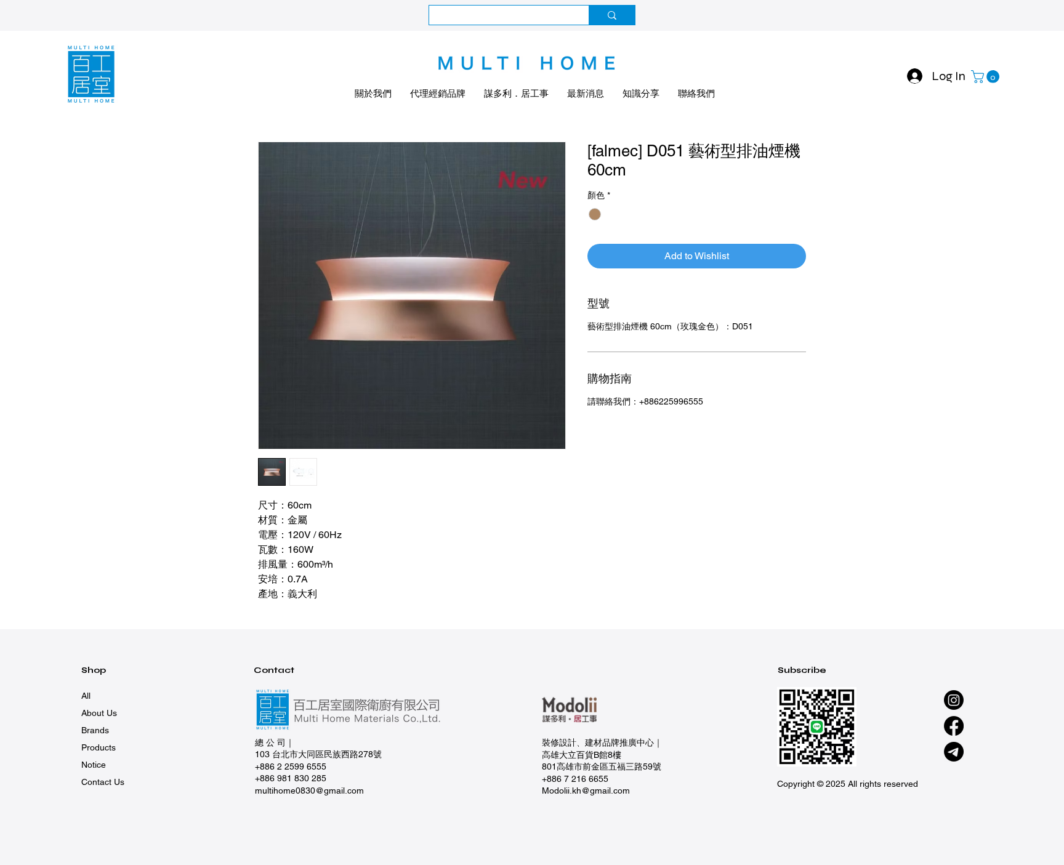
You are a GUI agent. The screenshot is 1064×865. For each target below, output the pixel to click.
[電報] (954, 752)
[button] (986, 76)
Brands (95, 730)
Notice (93, 765)
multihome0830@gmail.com (309, 790)
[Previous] (65, 16)
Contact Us (102, 782)
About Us (99, 713)
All (86, 696)
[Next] (999, 16)
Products (98, 747)
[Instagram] (954, 700)
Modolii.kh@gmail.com (586, 790)
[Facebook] (954, 726)
